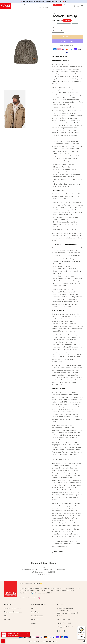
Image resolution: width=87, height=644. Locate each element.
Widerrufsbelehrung (51, 641)
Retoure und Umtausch (13, 612)
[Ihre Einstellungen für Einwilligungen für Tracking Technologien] (84, 641)
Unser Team (35, 612)
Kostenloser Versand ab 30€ (64, 22)
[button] (17, 5)
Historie (33, 623)
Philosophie (35, 619)
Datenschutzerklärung (39, 641)
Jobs (32, 608)
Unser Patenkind (37, 616)
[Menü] (84, 627)
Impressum (8, 619)
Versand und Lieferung (12, 608)
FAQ (5, 616)
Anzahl (53, 27)
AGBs (30, 641)
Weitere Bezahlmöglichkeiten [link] (67, 45)
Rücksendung (75, 22)
